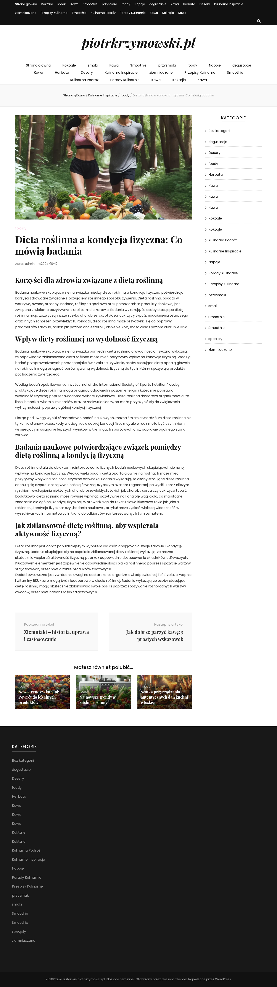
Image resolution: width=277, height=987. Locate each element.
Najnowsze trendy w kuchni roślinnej (97, 699)
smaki (61, 4)
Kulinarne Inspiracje (228, 4)
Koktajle (47, 4)
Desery (205, 4)
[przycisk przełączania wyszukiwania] (259, 21)
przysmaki (109, 4)
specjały (215, 338)
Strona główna (26, 4)
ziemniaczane (25, 13)
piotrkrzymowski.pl (138, 42)
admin (30, 264)
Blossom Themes (175, 979)
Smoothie (90, 4)
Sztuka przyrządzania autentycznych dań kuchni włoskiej (164, 697)
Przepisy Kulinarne (54, 13)
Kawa (75, 4)
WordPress (223, 979)
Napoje (140, 4)
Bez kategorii (219, 130)
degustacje (157, 4)
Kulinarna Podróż (103, 13)
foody (125, 4)
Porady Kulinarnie (133, 13)
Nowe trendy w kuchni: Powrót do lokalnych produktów (38, 697)
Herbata (189, 4)
